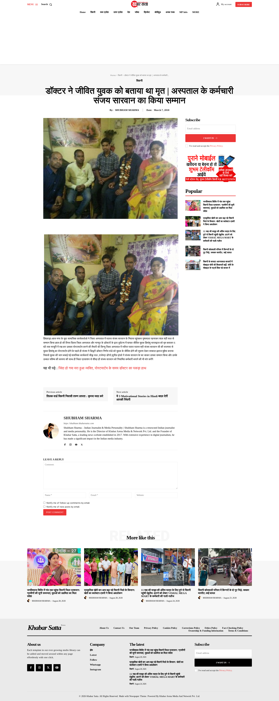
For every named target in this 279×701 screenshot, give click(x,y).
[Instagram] (70, 444)
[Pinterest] (116, 226)
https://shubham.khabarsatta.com (79, 423)
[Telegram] (131, 226)
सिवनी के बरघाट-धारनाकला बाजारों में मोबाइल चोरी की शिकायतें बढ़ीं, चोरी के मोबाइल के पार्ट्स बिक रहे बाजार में (218, 264)
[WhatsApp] (123, 226)
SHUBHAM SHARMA (127, 110)
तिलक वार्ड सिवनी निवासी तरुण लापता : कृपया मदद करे (74, 396)
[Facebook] (101, 226)
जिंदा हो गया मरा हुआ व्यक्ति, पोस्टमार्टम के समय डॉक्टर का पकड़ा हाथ (102, 368)
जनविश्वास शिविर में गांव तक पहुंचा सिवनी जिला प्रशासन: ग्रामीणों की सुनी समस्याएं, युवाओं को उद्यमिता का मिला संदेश (53, 593)
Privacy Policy (216, 146)
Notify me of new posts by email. (63, 506)
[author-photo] (29, 601)
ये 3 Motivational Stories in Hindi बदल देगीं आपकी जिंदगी (142, 398)
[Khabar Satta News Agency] (140, 4)
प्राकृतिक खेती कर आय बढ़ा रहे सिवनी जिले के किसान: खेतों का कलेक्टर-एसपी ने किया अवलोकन (219, 221)
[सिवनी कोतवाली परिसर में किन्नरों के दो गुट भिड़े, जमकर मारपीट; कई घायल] (192, 251)
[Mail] (76, 444)
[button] (47, 4)
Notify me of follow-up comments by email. (68, 503)
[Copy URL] (138, 226)
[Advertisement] (139, 40)
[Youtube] (57, 667)
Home (113, 75)
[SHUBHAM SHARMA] (51, 431)
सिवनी (120, 75)
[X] (109, 226)
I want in (208, 138)
